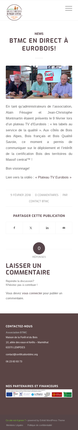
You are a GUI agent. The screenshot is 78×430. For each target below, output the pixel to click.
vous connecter (32, 293)
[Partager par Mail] (64, 228)
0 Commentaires (46, 195)
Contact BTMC (39, 201)
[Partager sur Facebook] (14, 228)
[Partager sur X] (31, 228)
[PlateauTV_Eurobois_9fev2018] (39, 82)
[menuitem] (66, 8)
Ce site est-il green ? (16, 420)
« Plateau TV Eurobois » (53, 177)
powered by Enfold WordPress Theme (46, 420)
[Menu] (66, 8)
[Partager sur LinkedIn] (47, 228)
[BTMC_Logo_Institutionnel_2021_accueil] (32, 10)
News (39, 34)
